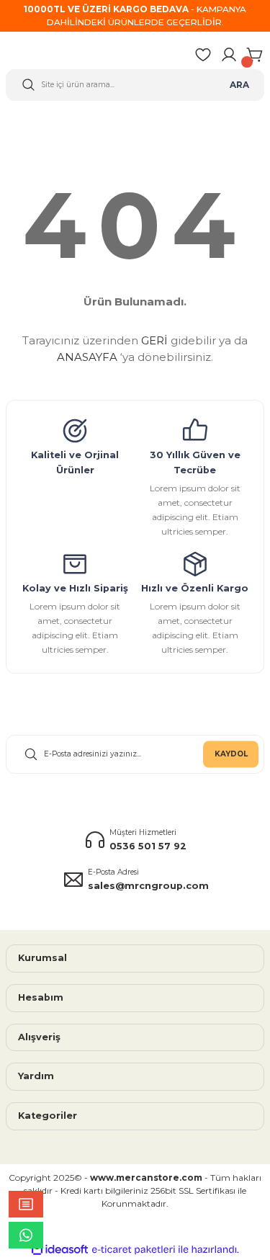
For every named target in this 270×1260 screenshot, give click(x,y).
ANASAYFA (87, 357)
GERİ (154, 340)
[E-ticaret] (133, 1249)
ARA (239, 84)
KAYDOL (231, 754)
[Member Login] (229, 54)
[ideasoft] (60, 1249)
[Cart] (255, 54)
